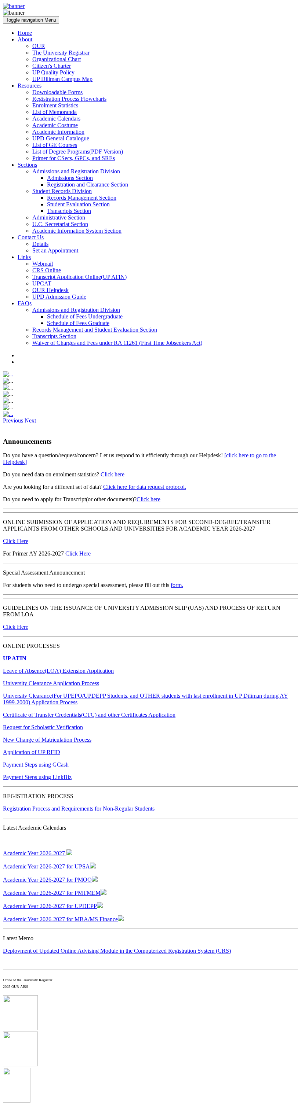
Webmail (42, 264)
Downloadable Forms (57, 92)
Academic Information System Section (77, 231)
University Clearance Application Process (51, 683)
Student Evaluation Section (78, 204)
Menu (31, 20)
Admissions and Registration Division (76, 171)
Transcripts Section (69, 211)
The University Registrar (61, 52)
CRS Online (46, 270)
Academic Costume (55, 125)
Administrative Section (58, 217)
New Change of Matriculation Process (47, 740)
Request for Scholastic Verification (43, 727)
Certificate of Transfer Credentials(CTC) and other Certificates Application (89, 715)
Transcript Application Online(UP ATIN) (79, 277)
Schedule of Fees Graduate (78, 323)
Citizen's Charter (51, 66)
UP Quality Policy (53, 72)
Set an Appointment (55, 250)
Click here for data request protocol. (144, 487)
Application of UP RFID (31, 752)
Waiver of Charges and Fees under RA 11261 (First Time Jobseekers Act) (117, 343)
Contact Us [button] (31, 237)
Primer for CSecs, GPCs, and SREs (73, 158)
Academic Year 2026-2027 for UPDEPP (50, 906)
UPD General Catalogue (60, 138)
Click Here (15, 541)
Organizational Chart (56, 59)
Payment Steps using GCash (36, 764)
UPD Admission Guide (59, 297)
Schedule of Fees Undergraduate (85, 316)
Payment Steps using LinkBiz (37, 777)
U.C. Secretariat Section (60, 224)
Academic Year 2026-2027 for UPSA (46, 866)
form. (177, 585)
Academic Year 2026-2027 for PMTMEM (52, 893)
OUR (38, 46)
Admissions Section (70, 178)
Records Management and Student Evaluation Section (94, 329)
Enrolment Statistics (55, 105)
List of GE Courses (54, 145)
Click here (112, 474)
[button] (14, 420)
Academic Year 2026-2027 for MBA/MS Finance (60, 919)
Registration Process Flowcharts (69, 99)
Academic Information (58, 132)
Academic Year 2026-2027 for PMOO (47, 880)
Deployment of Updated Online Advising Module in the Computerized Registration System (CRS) (117, 951)
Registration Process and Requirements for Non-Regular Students (79, 808)
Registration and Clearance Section (87, 184)
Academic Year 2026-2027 (34, 853)
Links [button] (24, 257)
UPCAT (41, 283)
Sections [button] (27, 165)
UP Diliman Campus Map (62, 79)
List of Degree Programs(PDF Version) (77, 151)
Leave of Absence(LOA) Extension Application (58, 671)
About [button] (25, 39)
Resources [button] (29, 85)
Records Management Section (81, 198)
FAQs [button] (25, 303)
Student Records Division (62, 191)
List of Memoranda (54, 112)
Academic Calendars (56, 118)
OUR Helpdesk (50, 290)
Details (40, 244)
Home (25, 33)
